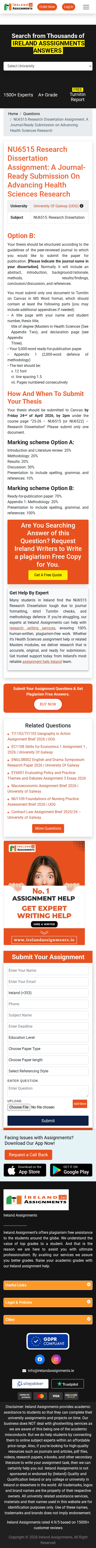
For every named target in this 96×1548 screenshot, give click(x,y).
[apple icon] (24, 1169)
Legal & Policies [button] (18, 1302)
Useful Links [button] (15, 1285)
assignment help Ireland (42, 661)
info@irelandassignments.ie (51, 1370)
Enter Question (22, 1081)
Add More (80, 1103)
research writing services (32, 628)
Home (13, 114)
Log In (68, 7)
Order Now (47, 7)
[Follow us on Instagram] (56, 1359)
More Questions (48, 828)
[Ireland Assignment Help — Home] (18, 6)
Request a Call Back (28, 1154)
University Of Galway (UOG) (57, 206)
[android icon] (71, 1169)
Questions (31, 114)
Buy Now (48, 704)
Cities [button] (10, 1319)
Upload (14, 1101)
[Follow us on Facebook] (40, 1359)
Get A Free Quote (48, 575)
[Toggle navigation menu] (86, 7)
